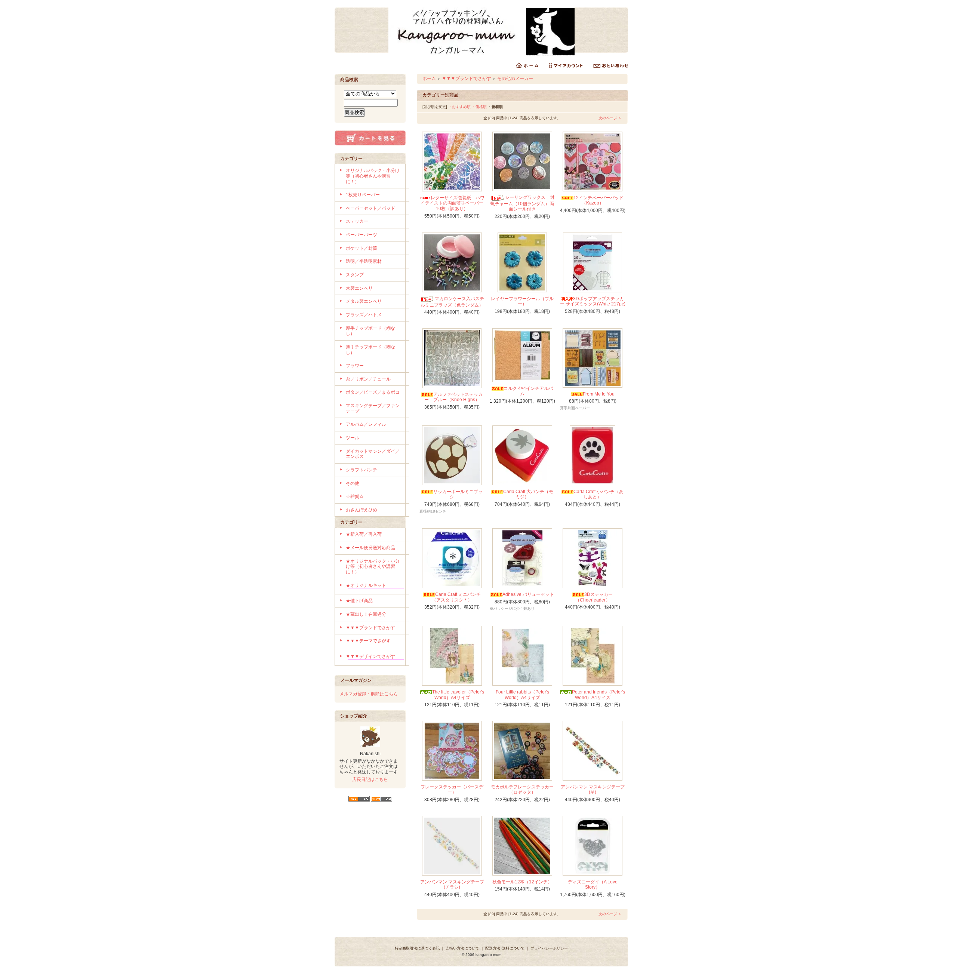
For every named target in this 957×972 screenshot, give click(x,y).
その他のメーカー (515, 78)
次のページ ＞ (610, 118)
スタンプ (355, 274)
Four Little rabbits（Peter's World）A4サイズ (522, 694)
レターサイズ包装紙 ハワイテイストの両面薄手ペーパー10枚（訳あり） (452, 203)
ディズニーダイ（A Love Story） (593, 884)
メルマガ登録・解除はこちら (368, 693)
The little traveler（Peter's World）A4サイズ (458, 694)
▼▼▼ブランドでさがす (370, 627)
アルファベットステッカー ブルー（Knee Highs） (453, 397)
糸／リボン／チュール (368, 379)
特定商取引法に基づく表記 (417, 948)
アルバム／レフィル (366, 424)
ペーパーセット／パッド (370, 208)
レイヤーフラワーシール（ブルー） (522, 301)
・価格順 (479, 107)
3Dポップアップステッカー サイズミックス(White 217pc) (592, 301)
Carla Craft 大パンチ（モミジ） (528, 494)
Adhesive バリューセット (528, 594)
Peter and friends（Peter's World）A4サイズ (598, 694)
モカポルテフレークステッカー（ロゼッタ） (522, 789)
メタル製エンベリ (364, 301)
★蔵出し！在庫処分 (366, 614)
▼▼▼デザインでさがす (370, 656)
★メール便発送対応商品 (370, 547)
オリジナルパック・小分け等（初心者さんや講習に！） (373, 176)
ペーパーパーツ (361, 234)
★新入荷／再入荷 (364, 534)
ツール (352, 437)
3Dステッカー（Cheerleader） (594, 597)
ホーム (429, 78)
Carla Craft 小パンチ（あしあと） (598, 494)
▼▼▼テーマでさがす (368, 640)
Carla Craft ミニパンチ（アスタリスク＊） (456, 597)
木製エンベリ (359, 288)
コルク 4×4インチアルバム (528, 391)
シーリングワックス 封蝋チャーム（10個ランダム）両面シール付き (522, 203)
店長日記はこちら (370, 779)
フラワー (355, 365)
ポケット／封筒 (361, 248)
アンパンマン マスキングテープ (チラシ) (452, 884)
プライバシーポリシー (549, 948)
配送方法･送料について (504, 948)
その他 (352, 483)
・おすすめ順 (459, 107)
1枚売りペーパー (363, 194)
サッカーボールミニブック (458, 494)
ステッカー (357, 221)
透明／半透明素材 (364, 261)
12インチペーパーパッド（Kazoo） (598, 200)
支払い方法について (462, 948)
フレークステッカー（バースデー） (452, 789)
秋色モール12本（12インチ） (522, 882)
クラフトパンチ (361, 470)
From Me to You (599, 394)
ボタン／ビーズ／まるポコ (373, 392)
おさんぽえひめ (361, 510)
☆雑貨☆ (355, 496)
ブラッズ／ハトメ (364, 314)
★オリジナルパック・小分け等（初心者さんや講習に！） (373, 567)
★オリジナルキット (366, 585)
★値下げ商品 (359, 600)
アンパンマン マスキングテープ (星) (593, 789)
